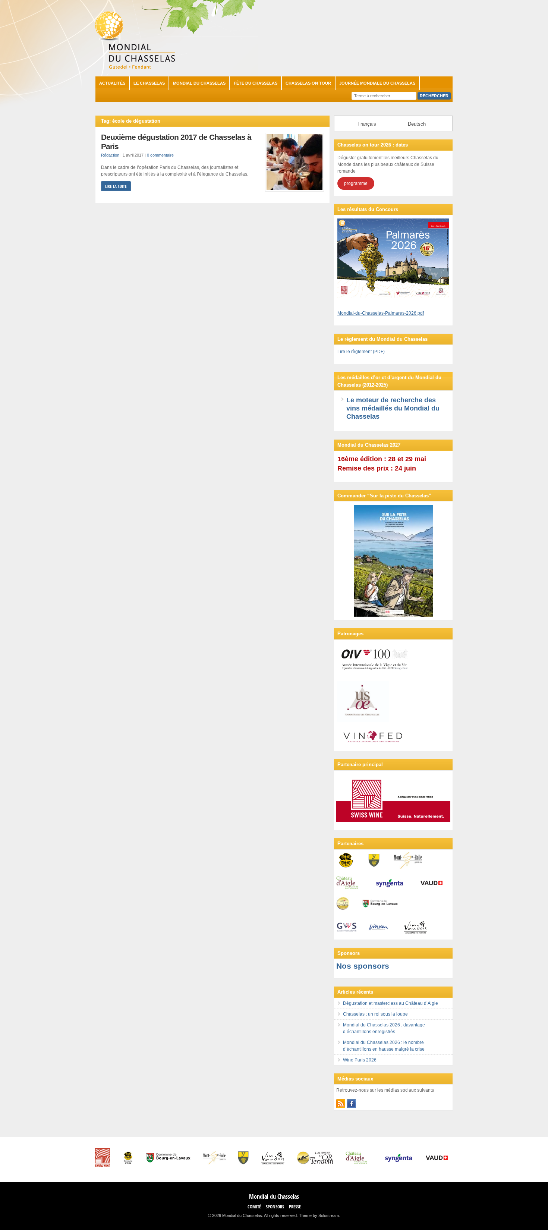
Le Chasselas (149, 83)
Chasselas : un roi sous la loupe (375, 1014)
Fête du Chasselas (255, 83)
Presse (295, 1207)
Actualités (112, 83)
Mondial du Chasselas (199, 83)
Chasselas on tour (308, 83)
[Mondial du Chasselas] (135, 67)
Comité (254, 1207)
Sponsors (275, 1207)
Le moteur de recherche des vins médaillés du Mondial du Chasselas (393, 408)
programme (356, 183)
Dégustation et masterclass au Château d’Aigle (390, 1003)
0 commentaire (160, 155)
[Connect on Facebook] (351, 1103)
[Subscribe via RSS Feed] (340, 1103)
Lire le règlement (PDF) (361, 351)
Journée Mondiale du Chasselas (377, 83)
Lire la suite (116, 186)
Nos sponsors (362, 966)
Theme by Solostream (319, 1215)
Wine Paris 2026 (360, 1060)
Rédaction (110, 155)
